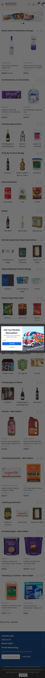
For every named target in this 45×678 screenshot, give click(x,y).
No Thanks (11, 347)
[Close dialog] (42, 328)
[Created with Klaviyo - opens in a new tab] (22, 351)
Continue (11, 343)
